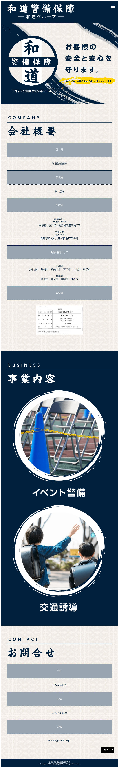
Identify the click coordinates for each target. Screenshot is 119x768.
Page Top (107, 749)
